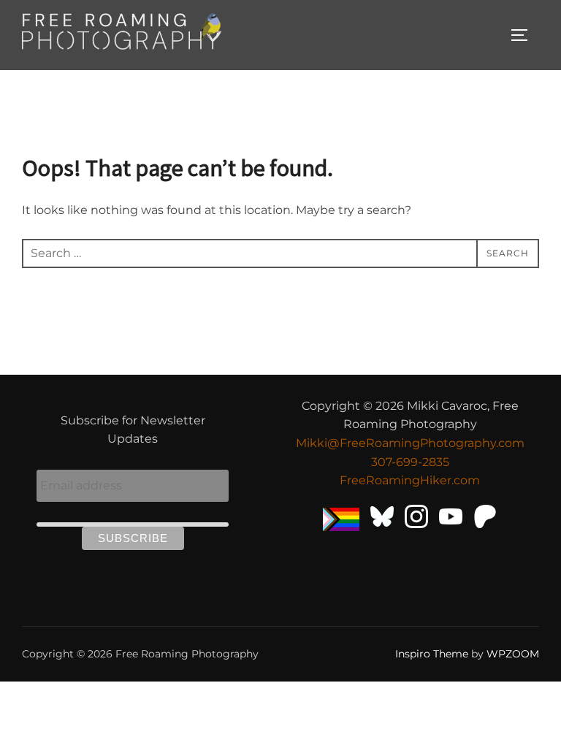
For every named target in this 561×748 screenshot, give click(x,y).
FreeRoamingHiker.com (410, 480)
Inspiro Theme (431, 653)
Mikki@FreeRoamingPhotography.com (410, 443)
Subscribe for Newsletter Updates (133, 429)
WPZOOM (512, 653)
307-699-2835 (410, 462)
